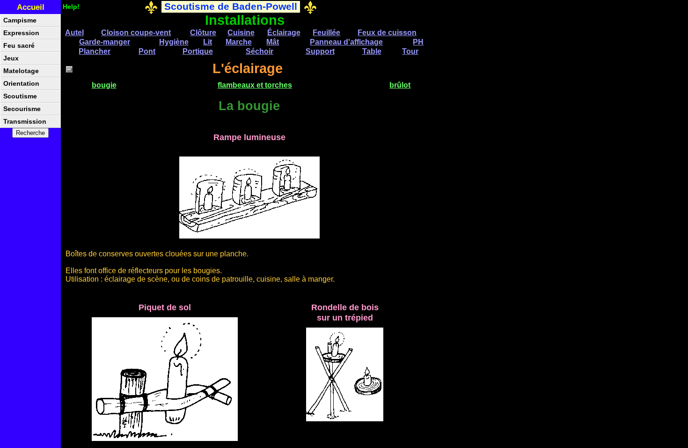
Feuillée (326, 33)
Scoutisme (20, 96)
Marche (239, 42)
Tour (410, 51)
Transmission (24, 121)
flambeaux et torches (255, 85)
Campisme (20, 20)
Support (320, 51)
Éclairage (283, 33)
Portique (198, 51)
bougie (104, 85)
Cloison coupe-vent (136, 33)
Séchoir (259, 51)
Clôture (203, 33)
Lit (207, 42)
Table (371, 51)
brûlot (399, 85)
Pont (147, 51)
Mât (272, 42)
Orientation (21, 83)
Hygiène (174, 42)
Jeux (11, 58)
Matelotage (21, 71)
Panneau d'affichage (346, 42)
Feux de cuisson (387, 33)
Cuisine (241, 33)
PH (418, 42)
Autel (74, 33)
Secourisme (22, 108)
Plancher (94, 51)
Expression (21, 33)
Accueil (30, 7)
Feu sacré (19, 45)
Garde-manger (104, 42)
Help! (71, 6)
